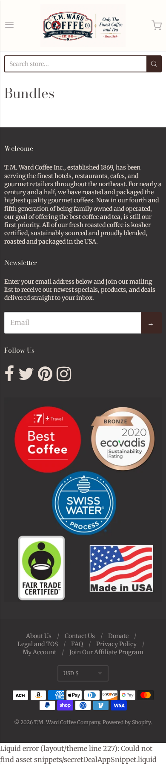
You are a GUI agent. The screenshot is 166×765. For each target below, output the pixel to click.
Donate (118, 636)
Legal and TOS (37, 644)
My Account (39, 652)
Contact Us (80, 636)
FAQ (77, 644)
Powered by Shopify (127, 722)
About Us (39, 636)
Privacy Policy (116, 644)
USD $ (71, 673)
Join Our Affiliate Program (106, 652)
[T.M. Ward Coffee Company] (83, 25)
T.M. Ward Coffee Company (67, 722)
